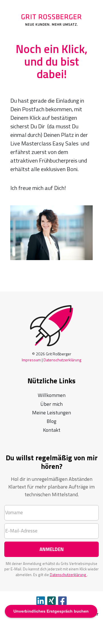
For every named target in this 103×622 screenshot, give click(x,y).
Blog (51, 421)
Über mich (51, 404)
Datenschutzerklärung (62, 360)
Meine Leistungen (51, 412)
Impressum (31, 360)
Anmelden (51, 549)
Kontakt (51, 430)
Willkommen (52, 395)
